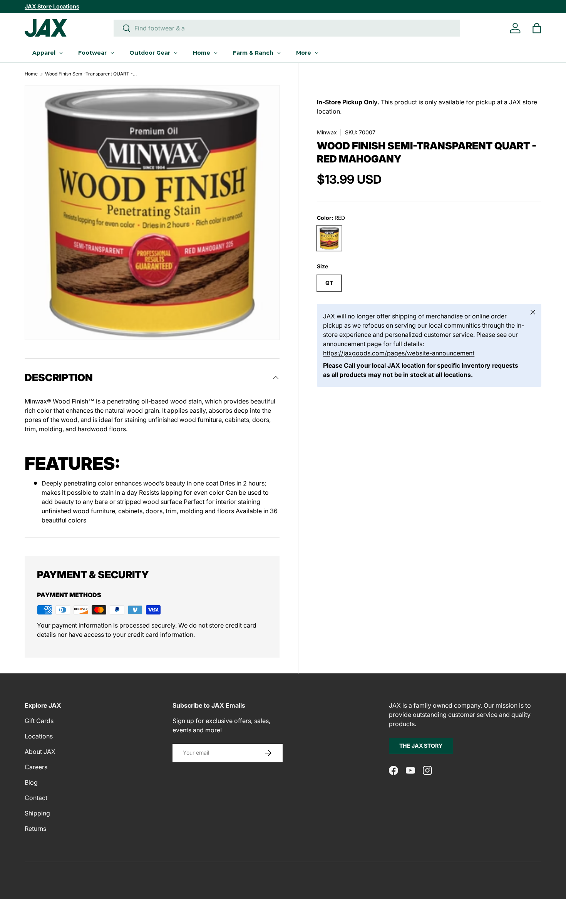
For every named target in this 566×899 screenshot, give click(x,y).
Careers (36, 767)
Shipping (37, 813)
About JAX (40, 751)
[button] (536, 28)
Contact (36, 798)
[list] (152, 212)
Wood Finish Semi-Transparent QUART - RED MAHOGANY (91, 74)
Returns (35, 828)
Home (31, 74)
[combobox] (287, 28)
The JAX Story (420, 745)
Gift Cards (39, 721)
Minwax (327, 132)
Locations (39, 736)
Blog (31, 782)
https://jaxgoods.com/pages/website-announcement (398, 353)
